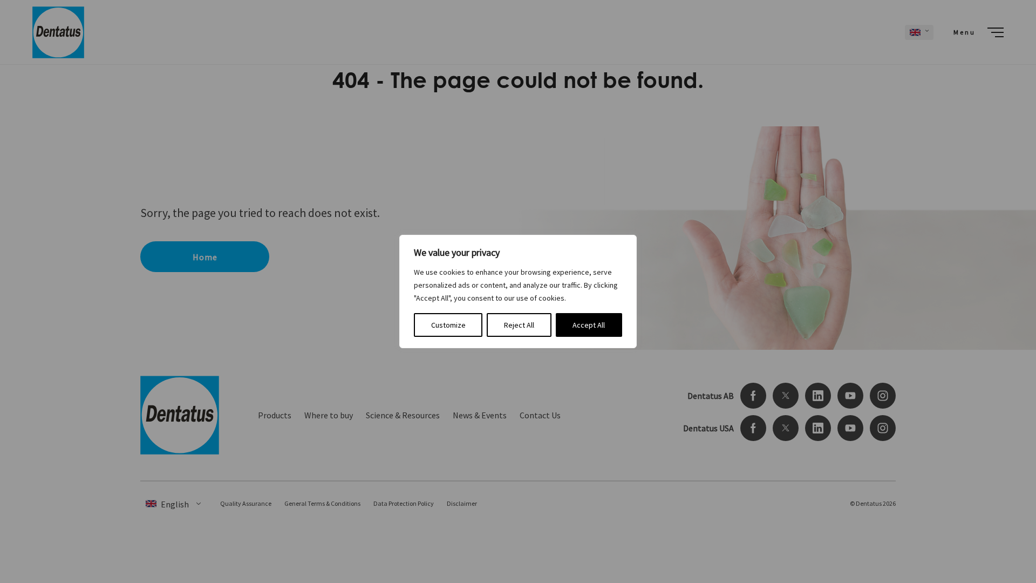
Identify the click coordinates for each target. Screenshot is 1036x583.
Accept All (588, 325)
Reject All (519, 325)
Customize (448, 325)
